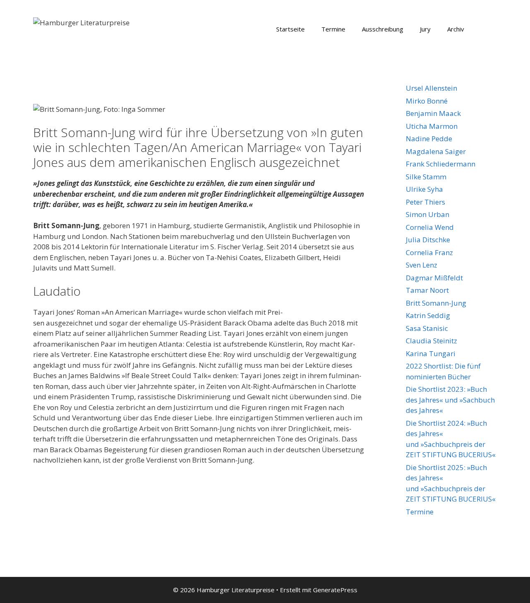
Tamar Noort (427, 290)
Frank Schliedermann (440, 164)
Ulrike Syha (424, 189)
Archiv (455, 29)
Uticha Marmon (432, 126)
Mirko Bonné (427, 101)
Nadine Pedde (429, 138)
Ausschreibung (382, 29)
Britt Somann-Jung (436, 303)
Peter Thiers (425, 202)
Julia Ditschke (428, 239)
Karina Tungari (430, 353)
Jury (425, 29)
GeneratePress (335, 590)
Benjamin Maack (433, 113)
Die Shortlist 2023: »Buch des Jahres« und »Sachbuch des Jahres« (450, 399)
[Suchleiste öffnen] (484, 29)
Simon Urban (427, 214)
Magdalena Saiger (436, 151)
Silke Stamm (426, 176)
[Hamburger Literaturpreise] (81, 22)
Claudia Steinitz (431, 340)
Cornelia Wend (430, 227)
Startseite (290, 29)
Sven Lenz (421, 265)
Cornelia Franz (429, 252)
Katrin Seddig (428, 315)
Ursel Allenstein (431, 88)
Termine (333, 29)
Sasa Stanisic (427, 328)
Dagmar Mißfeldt (434, 277)
